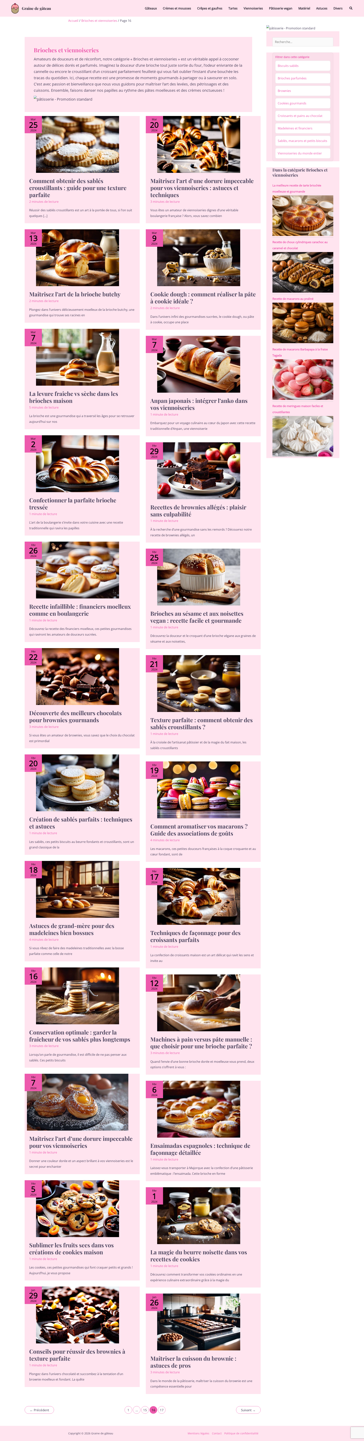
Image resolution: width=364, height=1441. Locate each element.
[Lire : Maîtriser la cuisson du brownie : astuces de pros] (199, 1322)
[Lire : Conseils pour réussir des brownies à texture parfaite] (78, 1315)
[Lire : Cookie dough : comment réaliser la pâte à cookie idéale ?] (199, 257)
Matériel (304, 8)
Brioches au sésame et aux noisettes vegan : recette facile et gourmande (196, 617)
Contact (217, 1433)
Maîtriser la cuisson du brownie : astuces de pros (193, 1362)
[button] (351, 8)
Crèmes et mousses (177, 8)
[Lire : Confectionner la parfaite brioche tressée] (78, 463)
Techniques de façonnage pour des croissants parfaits (195, 936)
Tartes (233, 8)
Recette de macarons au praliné (292, 299)
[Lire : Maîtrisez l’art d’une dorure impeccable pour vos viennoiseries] (78, 1102)
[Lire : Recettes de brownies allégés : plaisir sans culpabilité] (199, 470)
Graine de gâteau (36, 8)
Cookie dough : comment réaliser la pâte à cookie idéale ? (203, 297)
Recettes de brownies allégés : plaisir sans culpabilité (198, 510)
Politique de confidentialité (241, 1433)
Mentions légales (198, 1433)
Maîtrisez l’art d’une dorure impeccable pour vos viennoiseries (81, 1142)
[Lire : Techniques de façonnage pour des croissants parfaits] (199, 896)
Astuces (321, 8)
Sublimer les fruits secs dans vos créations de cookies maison (71, 1248)
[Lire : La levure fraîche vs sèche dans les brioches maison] (78, 357)
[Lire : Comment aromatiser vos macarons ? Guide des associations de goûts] (199, 789)
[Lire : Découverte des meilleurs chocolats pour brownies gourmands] (78, 676)
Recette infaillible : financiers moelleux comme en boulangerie (80, 610)
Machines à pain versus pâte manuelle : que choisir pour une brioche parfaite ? (201, 1042)
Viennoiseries (253, 8)
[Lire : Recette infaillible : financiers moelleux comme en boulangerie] (78, 570)
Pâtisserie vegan (280, 8)
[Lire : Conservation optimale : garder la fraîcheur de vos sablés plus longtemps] (78, 995)
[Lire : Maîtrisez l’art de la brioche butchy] (78, 257)
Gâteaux (151, 8)
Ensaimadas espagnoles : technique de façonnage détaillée (200, 1149)
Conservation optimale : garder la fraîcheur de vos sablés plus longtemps (79, 1035)
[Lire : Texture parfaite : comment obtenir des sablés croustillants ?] (199, 683)
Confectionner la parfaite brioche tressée (72, 503)
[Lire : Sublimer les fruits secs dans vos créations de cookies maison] (78, 1208)
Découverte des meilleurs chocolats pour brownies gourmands (75, 716)
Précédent (39, 1410)
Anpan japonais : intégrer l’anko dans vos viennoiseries (199, 404)
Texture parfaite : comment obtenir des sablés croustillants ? (201, 723)
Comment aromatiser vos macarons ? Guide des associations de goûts (199, 829)
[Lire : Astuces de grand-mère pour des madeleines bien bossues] (78, 889)
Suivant (248, 1410)
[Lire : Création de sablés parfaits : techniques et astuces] (78, 782)
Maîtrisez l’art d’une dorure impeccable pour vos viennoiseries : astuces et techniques (202, 188)
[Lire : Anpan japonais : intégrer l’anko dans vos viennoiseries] (199, 364)
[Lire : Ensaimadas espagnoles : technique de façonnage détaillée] (199, 1109)
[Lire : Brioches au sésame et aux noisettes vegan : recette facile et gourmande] (199, 577)
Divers (338, 8)
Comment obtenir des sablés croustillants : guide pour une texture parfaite (77, 188)
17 (162, 1410)
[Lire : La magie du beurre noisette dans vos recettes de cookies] (199, 1215)
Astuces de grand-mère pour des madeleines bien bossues (71, 929)
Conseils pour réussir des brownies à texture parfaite (77, 1355)
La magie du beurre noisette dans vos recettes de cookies (198, 1255)
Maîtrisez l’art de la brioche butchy (75, 294)
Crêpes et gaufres (209, 8)
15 (145, 1410)
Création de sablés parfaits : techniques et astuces (80, 822)
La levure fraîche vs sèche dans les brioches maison (73, 397)
